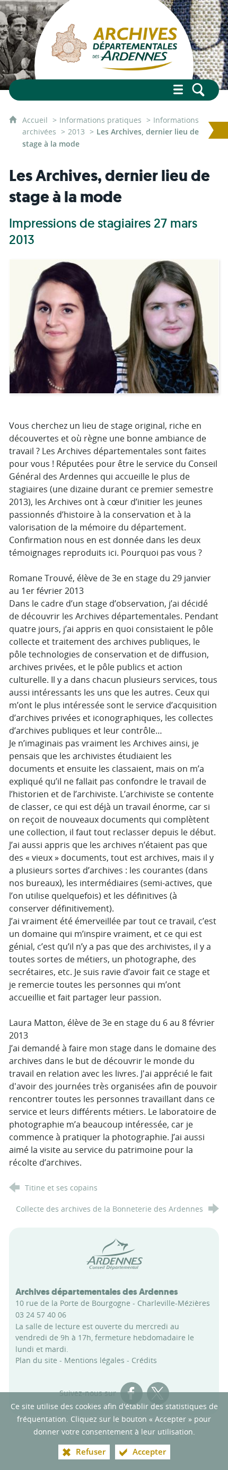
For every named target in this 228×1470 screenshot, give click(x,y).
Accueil (36, 120)
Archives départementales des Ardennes (96, 1291)
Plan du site (36, 1360)
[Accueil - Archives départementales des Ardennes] (114, 45)
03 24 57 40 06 (40, 1315)
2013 (76, 132)
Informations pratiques (100, 120)
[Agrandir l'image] (114, 325)
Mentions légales (94, 1360)
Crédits (144, 1360)
